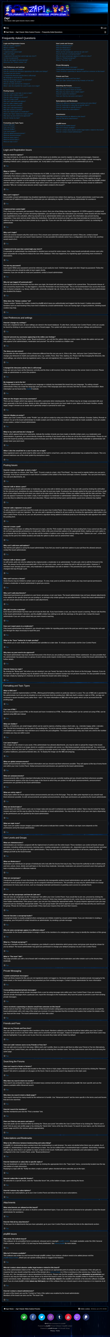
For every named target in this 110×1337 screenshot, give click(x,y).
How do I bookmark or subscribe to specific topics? (72, 105)
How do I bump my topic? (11, 118)
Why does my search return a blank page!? (70, 92)
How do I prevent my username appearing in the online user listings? (25, 71)
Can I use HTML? (9, 127)
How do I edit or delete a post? (13, 95)
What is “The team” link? (64, 60)
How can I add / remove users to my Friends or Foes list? (75, 80)
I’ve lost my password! (10, 58)
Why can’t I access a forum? (12, 105)
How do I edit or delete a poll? (13, 103)
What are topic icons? (10, 141)
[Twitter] (41, 1317)
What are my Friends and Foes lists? (68, 78)
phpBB (28, 389)
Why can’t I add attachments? (13, 107)
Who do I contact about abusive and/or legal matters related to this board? (80, 130)
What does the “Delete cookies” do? (15, 62)
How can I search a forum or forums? (68, 87)
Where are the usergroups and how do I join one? (72, 52)
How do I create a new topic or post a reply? (17, 93)
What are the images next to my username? (17, 80)
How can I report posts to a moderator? (16, 111)
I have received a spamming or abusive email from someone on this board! (80, 71)
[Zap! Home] (37, 10)
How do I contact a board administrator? (69, 132)
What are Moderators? (63, 47)
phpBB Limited (64, 1241)
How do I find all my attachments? (67, 118)
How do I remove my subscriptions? (68, 109)
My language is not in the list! (12, 77)
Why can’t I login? (9, 54)
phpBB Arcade (52, 1328)
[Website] (24, 1317)
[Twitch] (77, 1317)
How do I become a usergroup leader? (68, 54)
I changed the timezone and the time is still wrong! (19, 75)
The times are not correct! (11, 73)
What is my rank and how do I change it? (16, 84)
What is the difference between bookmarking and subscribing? (76, 103)
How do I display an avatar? (12, 82)
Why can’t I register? (10, 49)
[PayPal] (86, 1317)
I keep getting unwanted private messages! (70, 69)
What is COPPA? (8, 47)
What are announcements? (12, 135)
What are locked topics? (11, 139)
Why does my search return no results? (69, 89)
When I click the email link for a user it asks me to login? (21, 86)
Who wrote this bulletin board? (66, 125)
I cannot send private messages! (66, 67)
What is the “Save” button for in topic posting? (18, 114)
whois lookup (55, 1272)
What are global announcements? (14, 133)
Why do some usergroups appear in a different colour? (73, 56)
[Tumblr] (59, 1317)
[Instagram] (50, 1317)
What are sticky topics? (11, 137)
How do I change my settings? (13, 69)
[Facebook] (33, 1317)
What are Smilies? (9, 129)
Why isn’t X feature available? (65, 127)
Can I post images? (9, 131)
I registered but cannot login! (12, 52)
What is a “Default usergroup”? (66, 58)
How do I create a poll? (10, 99)
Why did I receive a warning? (12, 109)
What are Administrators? (64, 45)
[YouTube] (68, 1317)
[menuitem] (6, 28)
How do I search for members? (66, 94)
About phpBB (60, 1243)
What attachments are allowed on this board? (70, 116)
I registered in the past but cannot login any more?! (19, 56)
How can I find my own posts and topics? (69, 96)
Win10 (47, 1323)
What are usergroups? (63, 49)
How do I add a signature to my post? (15, 97)
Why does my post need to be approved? (16, 116)
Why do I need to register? (12, 45)
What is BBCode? (9, 125)
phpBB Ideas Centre (10, 1258)
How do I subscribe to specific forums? (68, 107)
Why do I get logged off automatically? (15, 60)
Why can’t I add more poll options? (14, 101)
